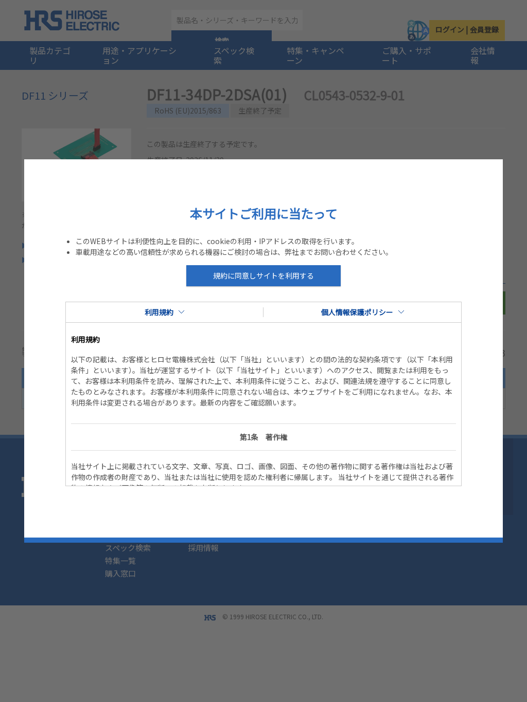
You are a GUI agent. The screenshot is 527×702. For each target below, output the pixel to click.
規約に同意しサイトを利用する (263, 275)
